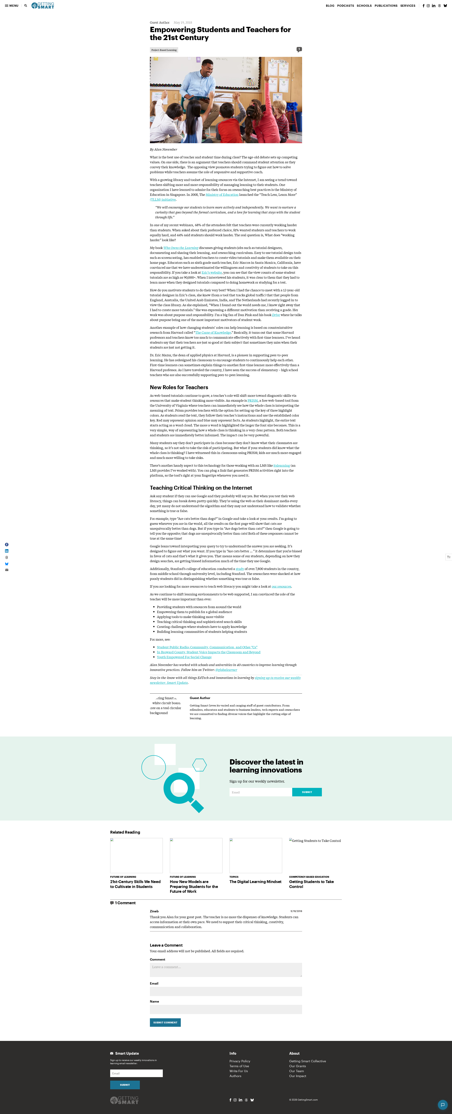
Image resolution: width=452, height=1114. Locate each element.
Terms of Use (239, 1066)
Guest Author (160, 22)
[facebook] (423, 5)
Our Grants (297, 1066)
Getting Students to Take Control (311, 884)
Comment (157, 959)
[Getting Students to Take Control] (315, 855)
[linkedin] (433, 5)
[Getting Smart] (42, 5)
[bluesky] (445, 5)
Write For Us (239, 1071)
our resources (281, 586)
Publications (386, 5)
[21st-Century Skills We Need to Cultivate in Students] (136, 855)
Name (154, 1001)
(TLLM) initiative (163, 199)
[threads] (439, 6)
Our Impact (297, 1076)
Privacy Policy (240, 1061)
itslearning (281, 465)
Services (407, 5)
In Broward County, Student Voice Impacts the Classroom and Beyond (208, 652)
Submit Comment (165, 1022)
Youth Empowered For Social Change (184, 657)
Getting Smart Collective (307, 1061)
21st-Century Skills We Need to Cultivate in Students (135, 884)
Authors (235, 1076)
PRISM (253, 400)
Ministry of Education (222, 194)
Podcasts (345, 5)
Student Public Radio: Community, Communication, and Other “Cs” (207, 647)
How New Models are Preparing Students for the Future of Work (194, 886)
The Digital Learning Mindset (255, 881)
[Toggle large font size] (449, 557)
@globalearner (226, 669)
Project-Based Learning (164, 50)
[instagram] (428, 5)
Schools (364, 5)
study (240, 568)
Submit (307, 792)
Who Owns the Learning (180, 247)
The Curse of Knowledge (213, 332)
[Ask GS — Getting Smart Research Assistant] (443, 1105)
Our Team (296, 1071)
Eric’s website (212, 272)
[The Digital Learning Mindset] (256, 855)
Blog (330, 5)
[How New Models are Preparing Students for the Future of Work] (196, 855)
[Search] (25, 5)
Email (154, 983)
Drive (276, 314)
